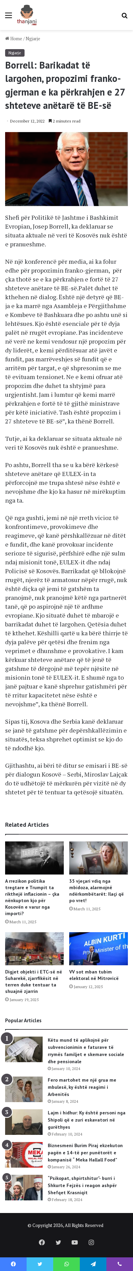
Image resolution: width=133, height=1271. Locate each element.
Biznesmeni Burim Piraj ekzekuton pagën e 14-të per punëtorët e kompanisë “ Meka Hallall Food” (85, 1152)
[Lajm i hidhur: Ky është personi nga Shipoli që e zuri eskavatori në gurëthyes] (24, 1122)
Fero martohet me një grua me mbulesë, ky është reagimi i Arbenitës (82, 1087)
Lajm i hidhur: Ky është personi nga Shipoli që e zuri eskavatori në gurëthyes (86, 1120)
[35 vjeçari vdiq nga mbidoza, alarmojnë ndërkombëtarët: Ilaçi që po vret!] (98, 858)
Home (15, 38)
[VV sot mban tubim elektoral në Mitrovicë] (98, 948)
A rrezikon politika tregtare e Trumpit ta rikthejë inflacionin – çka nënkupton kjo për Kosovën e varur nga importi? (32, 897)
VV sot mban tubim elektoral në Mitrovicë (94, 975)
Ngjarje (33, 38)
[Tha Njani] (26, 15)
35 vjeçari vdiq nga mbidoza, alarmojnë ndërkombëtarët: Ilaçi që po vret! (96, 891)
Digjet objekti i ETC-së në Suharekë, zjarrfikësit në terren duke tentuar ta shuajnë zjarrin (33, 981)
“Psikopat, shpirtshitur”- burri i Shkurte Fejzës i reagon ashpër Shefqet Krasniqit (82, 1185)
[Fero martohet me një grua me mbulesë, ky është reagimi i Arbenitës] (24, 1089)
